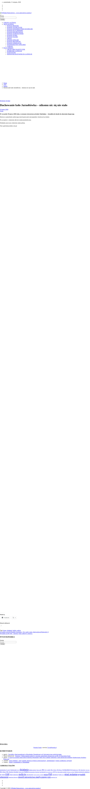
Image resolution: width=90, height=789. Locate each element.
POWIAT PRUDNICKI (14, 41)
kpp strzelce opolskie (62, 772)
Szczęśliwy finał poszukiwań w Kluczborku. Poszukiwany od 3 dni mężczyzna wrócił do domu (35, 754)
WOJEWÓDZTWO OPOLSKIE (16, 44)
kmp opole (21, 772)
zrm (49, 777)
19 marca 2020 (4, 109)
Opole (3, 774)
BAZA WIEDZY (8, 48)
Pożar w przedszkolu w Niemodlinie (19, 762)
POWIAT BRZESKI (13, 26)
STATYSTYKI (11, 52)
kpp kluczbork (43, 772)
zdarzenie (4, 777)
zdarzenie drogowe (13, 777)
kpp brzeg (37, 772)
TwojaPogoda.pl (52, 747)
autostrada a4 (3, 770)
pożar (46, 774)
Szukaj (2, 16)
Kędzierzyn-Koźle (70, 772)
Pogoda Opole (37, 747)
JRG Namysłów (81, 770)
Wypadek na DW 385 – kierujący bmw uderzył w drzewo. (16, 633)
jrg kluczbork (66, 770)
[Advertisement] (45, 68)
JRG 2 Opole (54, 770)
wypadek (81, 774)
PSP (50, 774)
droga (4, 630)
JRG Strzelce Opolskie (12, 772)
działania (9, 630)
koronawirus (32, 772)
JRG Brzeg (59, 770)
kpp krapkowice (49, 772)
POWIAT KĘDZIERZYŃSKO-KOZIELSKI (20, 29)
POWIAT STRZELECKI (14, 43)
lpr (0, 774)
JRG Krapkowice (74, 770)
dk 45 (18, 770)
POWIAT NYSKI (12, 35)
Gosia (1, 111)
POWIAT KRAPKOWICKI (15, 32)
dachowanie (14, 770)
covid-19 (9, 770)
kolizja (14, 630)
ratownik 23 (55, 774)
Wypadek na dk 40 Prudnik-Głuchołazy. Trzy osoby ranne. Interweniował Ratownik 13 (24, 632)
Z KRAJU (10, 46)
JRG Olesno (3, 772)
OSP (7, 774)
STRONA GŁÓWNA (10, 22)
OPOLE (9, 38)
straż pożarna (70, 774)
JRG (43, 770)
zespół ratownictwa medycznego (32, 777)
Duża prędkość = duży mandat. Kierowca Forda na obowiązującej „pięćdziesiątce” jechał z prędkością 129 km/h (40, 760)
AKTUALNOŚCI (9, 24)
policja (19, 630)
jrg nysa (87, 770)
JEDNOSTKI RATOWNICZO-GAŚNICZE (19, 54)
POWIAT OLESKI (12, 37)
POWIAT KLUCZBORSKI (15, 30)
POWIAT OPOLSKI (13, 40)
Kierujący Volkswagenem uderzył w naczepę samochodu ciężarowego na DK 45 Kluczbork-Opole (42, 756)
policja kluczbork (29, 774)
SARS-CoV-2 (61, 774)
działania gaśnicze (32, 770)
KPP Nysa (55, 772)
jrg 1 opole (47, 770)
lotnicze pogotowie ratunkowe (82, 772)
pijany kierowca (14, 774)
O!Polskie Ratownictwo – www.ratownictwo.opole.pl (26, 788)
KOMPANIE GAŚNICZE (14, 51)
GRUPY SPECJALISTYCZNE (16, 49)
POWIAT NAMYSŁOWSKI (15, 33)
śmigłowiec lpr (54, 777)
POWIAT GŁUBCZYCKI (14, 27)
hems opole (39, 770)
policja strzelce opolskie (38, 774)
